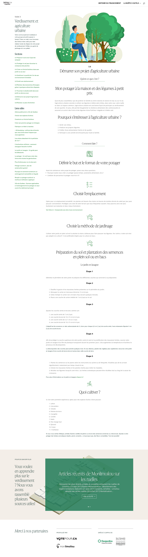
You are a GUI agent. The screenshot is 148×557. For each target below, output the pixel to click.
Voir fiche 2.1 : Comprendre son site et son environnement (64, 210)
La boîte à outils (131, 3)
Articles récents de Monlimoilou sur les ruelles (89, 476)
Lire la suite (88, 496)
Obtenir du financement (109, 3)
